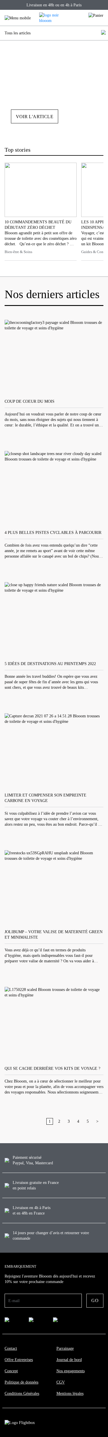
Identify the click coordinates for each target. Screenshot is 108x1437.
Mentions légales (70, 1393)
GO (94, 1300)
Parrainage (65, 1348)
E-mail (14, 1301)
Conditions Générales (22, 1393)
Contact (11, 1348)
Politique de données (21, 1382)
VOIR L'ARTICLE (35, 116)
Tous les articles (18, 33)
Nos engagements (70, 1371)
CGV (60, 1382)
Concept (11, 1371)
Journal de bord (69, 1360)
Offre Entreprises (19, 1360)
